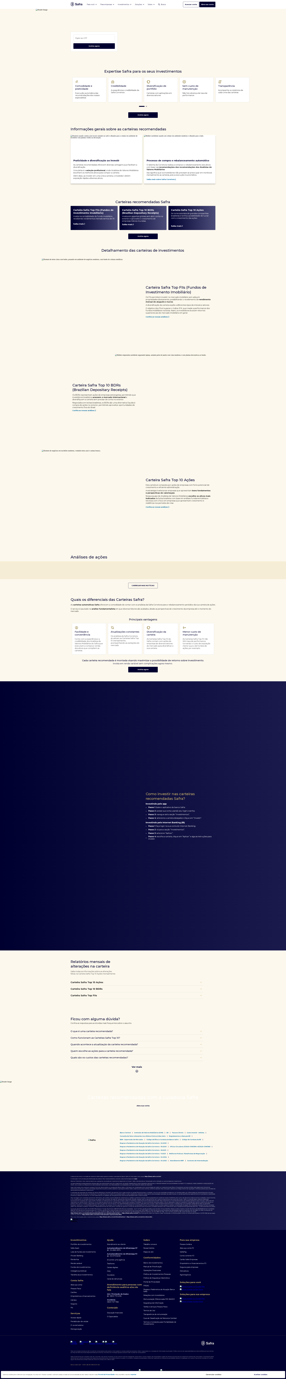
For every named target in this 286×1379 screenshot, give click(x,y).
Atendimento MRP (177, 1160)
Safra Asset (75, 1248)
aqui (135, 1179)
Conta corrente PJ (187, 1256)
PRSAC (146, 1286)
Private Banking (77, 1256)
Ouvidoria (110, 1275)
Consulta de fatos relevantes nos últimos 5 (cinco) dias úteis (143, 1136)
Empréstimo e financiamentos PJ (193, 1263)
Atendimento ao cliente (116, 1244)
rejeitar (133, 1374)
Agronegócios (185, 1275)
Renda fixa (75, 1259)
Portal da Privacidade (151, 1282)
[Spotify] (115, 1342)
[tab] (142, 106)
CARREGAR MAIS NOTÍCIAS (143, 586)
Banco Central (125, 1133)
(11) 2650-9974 (115, 1250)
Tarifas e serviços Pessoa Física (155, 1307)
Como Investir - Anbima (195, 1133)
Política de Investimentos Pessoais (157, 1274)
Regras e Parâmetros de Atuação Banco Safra (159, 1290)
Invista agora (94, 46)
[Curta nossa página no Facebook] (108, 1342)
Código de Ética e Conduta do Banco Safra (162, 1139)
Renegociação (76, 1329)
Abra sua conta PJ (187, 1248)
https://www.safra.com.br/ (153, 1176)
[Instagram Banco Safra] (84, 1342)
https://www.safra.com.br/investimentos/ (112, 1217)
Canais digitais (112, 1267)
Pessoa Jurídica (186, 1244)
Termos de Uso (149, 1311)
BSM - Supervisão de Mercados (131, 1139)
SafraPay (183, 1252)
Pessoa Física (76, 1289)
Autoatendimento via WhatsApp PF (122, 1248)
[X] (104, 1342)
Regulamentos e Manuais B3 (179, 1136)
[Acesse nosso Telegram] (99, 1342)
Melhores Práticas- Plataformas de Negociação (187, 1153)
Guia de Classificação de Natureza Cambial (160, 1318)
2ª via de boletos (77, 1325)
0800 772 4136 (115, 1296)
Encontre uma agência (116, 1260)
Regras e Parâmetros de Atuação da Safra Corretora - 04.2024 (143, 1157)
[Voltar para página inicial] (76, 4)
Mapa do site (148, 1252)
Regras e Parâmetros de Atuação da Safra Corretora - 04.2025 (143, 1160)
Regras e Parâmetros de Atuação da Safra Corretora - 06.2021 (143, 1150)
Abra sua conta (207, 4)
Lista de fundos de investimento (83, 1252)
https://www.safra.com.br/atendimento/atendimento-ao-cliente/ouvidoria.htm (95, 1213)
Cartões (74, 1292)
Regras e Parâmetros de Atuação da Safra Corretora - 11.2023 (143, 1153)
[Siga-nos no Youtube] (92, 1342)
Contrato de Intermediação (197, 1160)
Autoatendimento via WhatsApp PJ (122, 1254)
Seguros (74, 1304)
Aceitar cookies (260, 1375)
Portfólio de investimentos (81, 1244)
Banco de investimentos (153, 1263)
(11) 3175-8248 (115, 1256)
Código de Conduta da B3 (191, 1139)
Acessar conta (191, 4)
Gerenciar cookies (213, 1375)
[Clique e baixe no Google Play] (197, 1287)
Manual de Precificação (152, 1267)
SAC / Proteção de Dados (118, 1294)
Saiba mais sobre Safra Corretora (161, 179)
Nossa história (148, 1248)
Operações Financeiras (152, 1270)
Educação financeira (115, 1313)
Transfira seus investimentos (82, 1275)
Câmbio (74, 1300)
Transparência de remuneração (155, 1314)
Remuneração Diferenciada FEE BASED (159, 1299)
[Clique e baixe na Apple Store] (197, 1289)
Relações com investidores (153, 1295)
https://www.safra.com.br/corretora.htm (139, 1217)
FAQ (108, 1271)
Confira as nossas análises (157, 317)
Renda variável (76, 1263)
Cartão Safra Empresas (189, 1259)
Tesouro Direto (177, 1133)
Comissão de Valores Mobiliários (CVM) (148, 1133)
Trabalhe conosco (150, 1244)
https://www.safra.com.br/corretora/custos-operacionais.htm (101, 1214)
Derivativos (184, 1271)
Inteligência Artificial (78, 1271)
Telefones (111, 1264)
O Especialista (112, 1317)
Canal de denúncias (114, 1279)
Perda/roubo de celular (79, 1321)
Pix (72, 1308)
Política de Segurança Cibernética (156, 1278)
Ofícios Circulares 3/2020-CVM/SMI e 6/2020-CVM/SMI (190, 1146)
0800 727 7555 (113, 1302)
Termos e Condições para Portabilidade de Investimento (159, 1323)
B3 (167, 1133)
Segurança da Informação (153, 1303)
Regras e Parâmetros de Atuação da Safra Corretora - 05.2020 (143, 1146)
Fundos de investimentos (80, 1267)
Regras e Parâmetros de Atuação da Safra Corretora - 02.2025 (143, 1143)
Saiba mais (78, 224)
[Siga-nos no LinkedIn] (75, 1342)
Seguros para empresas (189, 1267)
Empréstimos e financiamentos (83, 1296)
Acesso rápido (76, 1318)
